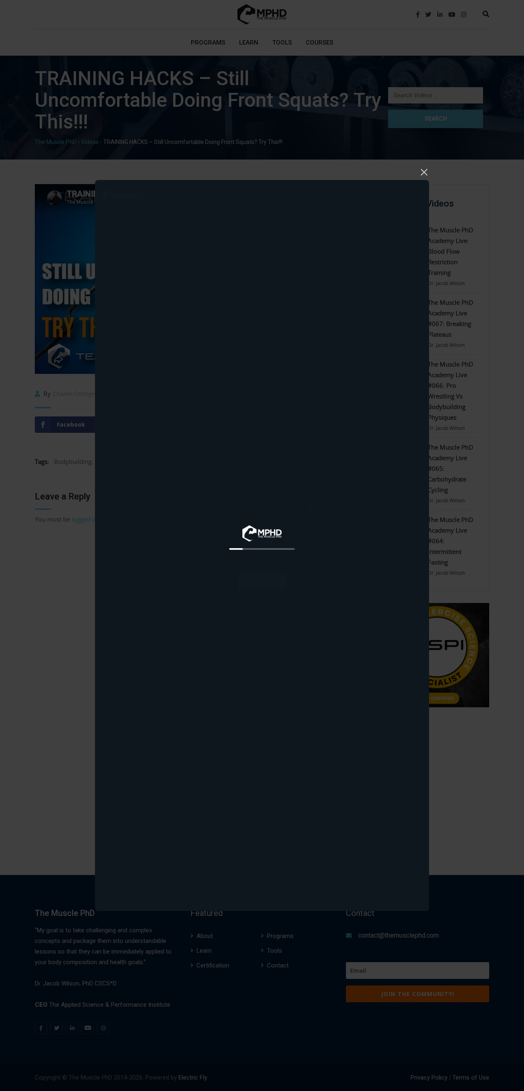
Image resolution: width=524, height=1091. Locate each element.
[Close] (424, 171)
